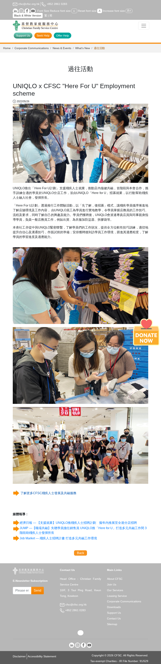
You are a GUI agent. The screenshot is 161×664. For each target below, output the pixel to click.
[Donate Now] (146, 332)
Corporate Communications (32, 48)
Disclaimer (19, 656)
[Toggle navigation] (143, 26)
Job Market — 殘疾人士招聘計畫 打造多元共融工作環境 (58, 538)
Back (80, 553)
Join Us (111, 584)
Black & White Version (27, 15)
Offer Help (62, 35)
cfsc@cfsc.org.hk (28, 3)
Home (7, 48)
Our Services (115, 590)
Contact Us (114, 618)
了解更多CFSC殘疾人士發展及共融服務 (48, 493)
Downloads (114, 607)
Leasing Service (117, 595)
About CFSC (115, 578)
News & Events (62, 48)
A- (74, 11)
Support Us (23, 35)
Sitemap (112, 624)
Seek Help (43, 35)
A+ (129, 10)
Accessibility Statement (42, 656)
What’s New (82, 48)
